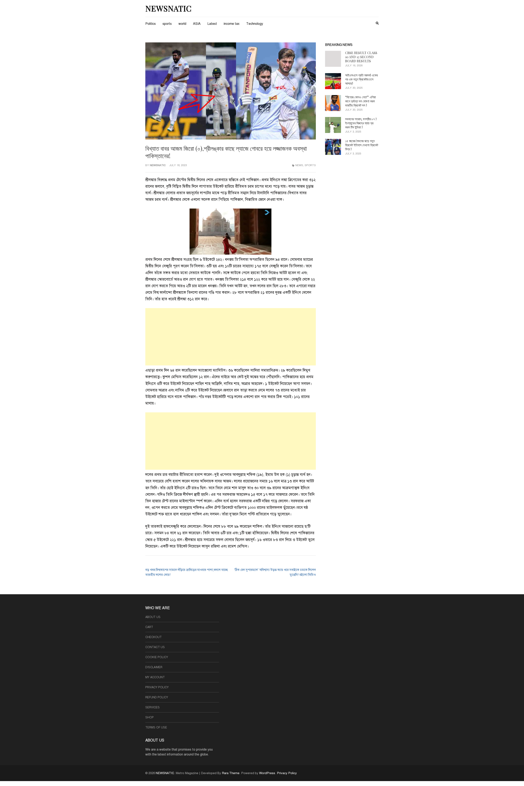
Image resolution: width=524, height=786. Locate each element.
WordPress (267, 773)
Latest (212, 24)
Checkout (153, 637)
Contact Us (155, 647)
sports (167, 24)
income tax (231, 24)
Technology (254, 24)
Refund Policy (156, 697)
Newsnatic (158, 165)
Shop (149, 717)
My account (155, 677)
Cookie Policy (156, 657)
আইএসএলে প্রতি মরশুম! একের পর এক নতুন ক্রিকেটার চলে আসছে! (361, 79)
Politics (150, 24)
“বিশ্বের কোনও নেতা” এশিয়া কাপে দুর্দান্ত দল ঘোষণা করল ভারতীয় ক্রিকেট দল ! (360, 101)
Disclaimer (153, 667)
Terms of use (156, 727)
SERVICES (152, 707)
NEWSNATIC (168, 8)
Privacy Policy (157, 687)
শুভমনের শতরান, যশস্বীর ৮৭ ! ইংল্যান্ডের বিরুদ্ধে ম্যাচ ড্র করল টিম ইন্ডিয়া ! (360, 123)
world (182, 24)
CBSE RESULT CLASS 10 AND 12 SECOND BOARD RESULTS (361, 57)
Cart (149, 627)
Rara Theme (230, 773)
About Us (152, 617)
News (299, 165)
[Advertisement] (230, 336)
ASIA (197, 24)
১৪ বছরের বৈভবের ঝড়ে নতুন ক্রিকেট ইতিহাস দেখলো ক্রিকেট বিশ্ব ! (361, 145)
